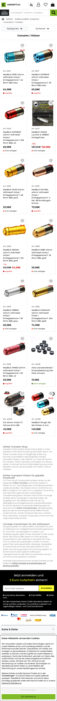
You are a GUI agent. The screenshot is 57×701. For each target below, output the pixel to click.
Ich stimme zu (28, 696)
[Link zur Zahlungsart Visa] (52, 615)
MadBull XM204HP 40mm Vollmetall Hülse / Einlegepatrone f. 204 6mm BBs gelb (42, 315)
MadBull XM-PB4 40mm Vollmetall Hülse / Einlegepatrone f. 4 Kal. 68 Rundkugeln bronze (41, 196)
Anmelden (47, 588)
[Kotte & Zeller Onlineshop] (13, 4)
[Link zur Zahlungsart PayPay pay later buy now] (14, 615)
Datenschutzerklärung (11, 683)
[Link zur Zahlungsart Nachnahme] (38, 620)
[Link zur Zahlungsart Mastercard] (19, 619)
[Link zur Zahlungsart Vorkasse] (28, 620)
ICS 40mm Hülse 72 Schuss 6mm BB (13, 423)
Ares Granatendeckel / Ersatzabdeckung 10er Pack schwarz (42, 370)
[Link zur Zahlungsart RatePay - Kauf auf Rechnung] (23, 615)
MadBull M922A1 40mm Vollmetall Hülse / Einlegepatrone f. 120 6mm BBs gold (13, 255)
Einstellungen (28, 690)
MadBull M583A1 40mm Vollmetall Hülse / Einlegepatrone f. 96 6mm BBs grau (13, 315)
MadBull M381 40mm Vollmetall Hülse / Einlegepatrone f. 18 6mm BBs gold (42, 254)
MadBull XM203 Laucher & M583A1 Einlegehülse (40, 135)
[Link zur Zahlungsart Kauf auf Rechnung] (38, 615)
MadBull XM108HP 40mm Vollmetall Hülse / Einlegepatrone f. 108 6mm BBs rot (13, 137)
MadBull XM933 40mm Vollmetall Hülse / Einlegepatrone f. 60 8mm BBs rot (14, 371)
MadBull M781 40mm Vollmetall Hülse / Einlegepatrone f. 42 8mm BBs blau (13, 78)
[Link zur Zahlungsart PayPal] (4, 615)
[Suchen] (53, 13)
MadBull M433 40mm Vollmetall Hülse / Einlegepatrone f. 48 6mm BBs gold (13, 193)
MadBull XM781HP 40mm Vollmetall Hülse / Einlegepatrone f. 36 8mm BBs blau (41, 79)
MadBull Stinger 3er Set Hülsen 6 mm (41, 423)
